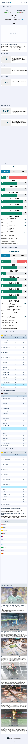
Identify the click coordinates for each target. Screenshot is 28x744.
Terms (10, 741)
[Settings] (24, 2)
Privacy (13, 741)
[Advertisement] (14, 34)
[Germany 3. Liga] (25, 335)
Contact (17, 741)
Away (22, 171)
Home (14, 171)
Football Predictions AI (16, 738)
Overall (6, 171)
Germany (6, 335)
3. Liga (10, 335)
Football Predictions (6, 2)
